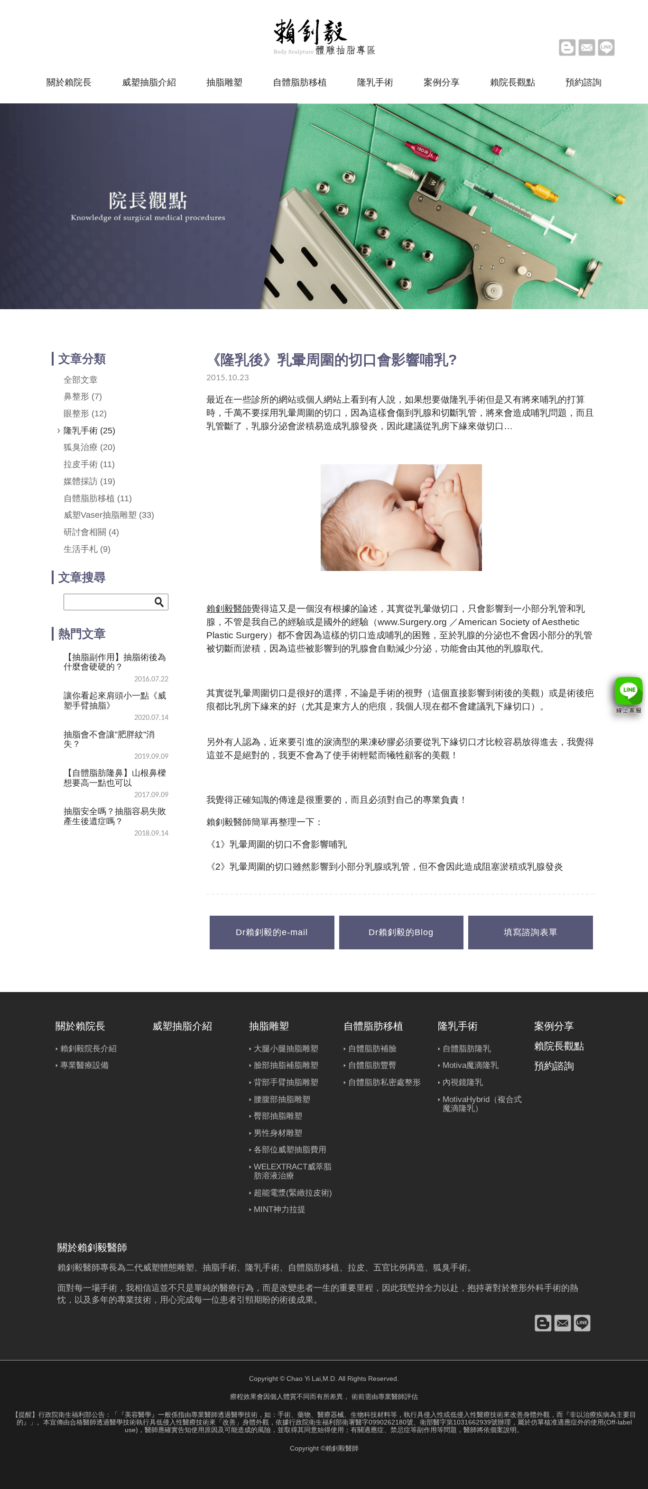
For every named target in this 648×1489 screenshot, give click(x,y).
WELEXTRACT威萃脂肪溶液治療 (293, 1171)
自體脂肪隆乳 (467, 1048)
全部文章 (81, 380)
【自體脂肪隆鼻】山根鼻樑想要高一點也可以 (115, 777)
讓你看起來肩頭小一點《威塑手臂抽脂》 (115, 700)
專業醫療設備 (84, 1065)
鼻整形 (83, 396)
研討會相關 (91, 532)
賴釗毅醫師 (228, 609)
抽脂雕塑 (224, 82)
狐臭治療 (89, 447)
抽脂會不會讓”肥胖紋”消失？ (109, 739)
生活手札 (87, 549)
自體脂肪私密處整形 (384, 1082)
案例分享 (442, 82)
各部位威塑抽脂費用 (290, 1149)
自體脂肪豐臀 (372, 1065)
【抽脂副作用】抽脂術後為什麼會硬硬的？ (115, 662)
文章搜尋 (82, 577)
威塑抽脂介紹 (149, 82)
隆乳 (253, 1267)
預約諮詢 (583, 82)
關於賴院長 (69, 82)
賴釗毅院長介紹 (88, 1048)
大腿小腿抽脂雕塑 (286, 1048)
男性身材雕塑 (278, 1133)
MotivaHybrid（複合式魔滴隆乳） (482, 1104)
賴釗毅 (70, 1267)
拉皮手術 (89, 464)
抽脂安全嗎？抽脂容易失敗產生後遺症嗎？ (115, 816)
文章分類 (82, 358)
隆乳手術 (375, 82)
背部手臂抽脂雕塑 (286, 1082)
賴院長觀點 (512, 82)
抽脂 (211, 1267)
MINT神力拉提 (279, 1209)
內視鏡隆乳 (463, 1082)
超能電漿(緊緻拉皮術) (293, 1192)
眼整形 (85, 413)
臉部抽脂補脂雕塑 (286, 1065)
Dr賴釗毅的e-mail (272, 932)
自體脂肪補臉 (372, 1048)
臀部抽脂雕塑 (278, 1116)
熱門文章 (82, 633)
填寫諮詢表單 (531, 932)
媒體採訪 (89, 481)
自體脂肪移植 (300, 82)
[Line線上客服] (624, 697)
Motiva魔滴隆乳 (471, 1065)
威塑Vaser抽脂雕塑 (109, 515)
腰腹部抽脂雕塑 (282, 1099)
